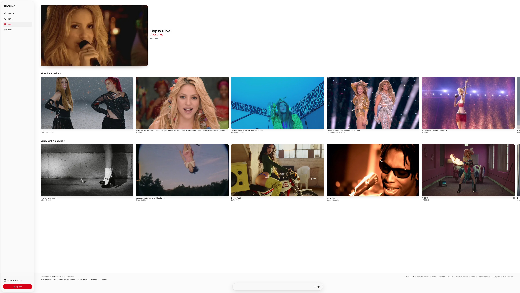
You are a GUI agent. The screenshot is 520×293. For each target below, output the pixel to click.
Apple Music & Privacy (67, 280)
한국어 (473, 276)
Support (94, 280)
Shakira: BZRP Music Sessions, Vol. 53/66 (247, 130)
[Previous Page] (38, 102)
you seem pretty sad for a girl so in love (150, 198)
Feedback (103, 280)
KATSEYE (234, 200)
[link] (51, 73)
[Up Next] (314, 287)
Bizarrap (234, 132)
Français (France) (462, 276)
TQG (42, 130)
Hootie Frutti (236, 198)
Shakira (156, 35)
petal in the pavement (49, 198)
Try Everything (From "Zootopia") (434, 130)
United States (409, 276)
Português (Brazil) (484, 276)
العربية (434, 276)
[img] (9, 6)
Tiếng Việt (496, 276)
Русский (442, 276)
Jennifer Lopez (332, 132)
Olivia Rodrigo (141, 200)
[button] (17, 13)
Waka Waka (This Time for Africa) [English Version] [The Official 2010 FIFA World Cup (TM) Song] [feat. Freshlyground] (180, 130)
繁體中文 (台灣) (508, 276)
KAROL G (44, 132)
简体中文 (451, 276)
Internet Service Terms (48, 280)
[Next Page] (517, 102)
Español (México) (423, 276)
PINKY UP (426, 198)
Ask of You (331, 198)
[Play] (94, 35)
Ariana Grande (46, 200)
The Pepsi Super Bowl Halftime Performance (343, 130)
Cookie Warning (82, 280)
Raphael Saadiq (333, 200)
